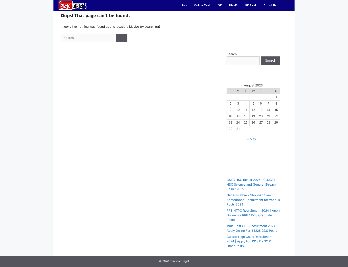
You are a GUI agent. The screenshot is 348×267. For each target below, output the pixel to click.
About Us (270, 5)
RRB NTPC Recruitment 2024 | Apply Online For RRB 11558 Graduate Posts (253, 215)
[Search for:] (88, 38)
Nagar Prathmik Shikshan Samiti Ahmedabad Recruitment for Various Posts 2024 (253, 199)
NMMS (233, 5)
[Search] (121, 38)
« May (251, 139)
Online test (202, 5)
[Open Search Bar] (285, 5)
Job (184, 5)
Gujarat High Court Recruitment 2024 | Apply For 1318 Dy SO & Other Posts (249, 241)
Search (232, 54)
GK (220, 5)
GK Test (250, 5)
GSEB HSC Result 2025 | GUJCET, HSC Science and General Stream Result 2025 (251, 184)
